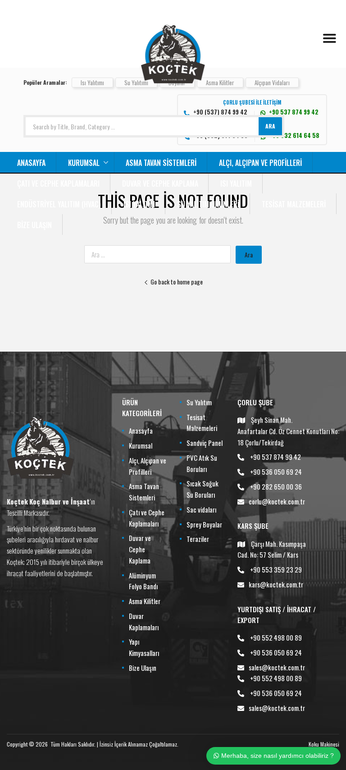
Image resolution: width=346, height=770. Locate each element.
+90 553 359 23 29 (276, 569)
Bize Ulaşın (34, 225)
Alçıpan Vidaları (272, 82)
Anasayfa (31, 162)
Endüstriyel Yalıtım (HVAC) (59, 204)
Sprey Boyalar (204, 524)
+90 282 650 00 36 (276, 486)
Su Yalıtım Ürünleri (208, 204)
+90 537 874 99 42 (275, 457)
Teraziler (198, 539)
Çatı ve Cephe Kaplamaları (58, 183)
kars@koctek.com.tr (276, 584)
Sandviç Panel (205, 443)
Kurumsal (84, 162)
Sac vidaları (201, 509)
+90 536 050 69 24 (276, 472)
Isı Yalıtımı (92, 82)
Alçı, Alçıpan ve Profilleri (260, 162)
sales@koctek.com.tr (277, 667)
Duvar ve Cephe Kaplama (160, 183)
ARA (270, 126)
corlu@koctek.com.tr (277, 501)
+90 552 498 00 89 (276, 637)
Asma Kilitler (220, 82)
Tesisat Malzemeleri (294, 204)
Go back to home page (176, 281)
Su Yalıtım (199, 402)
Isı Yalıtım (236, 183)
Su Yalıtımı (136, 82)
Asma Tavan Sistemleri (161, 162)
